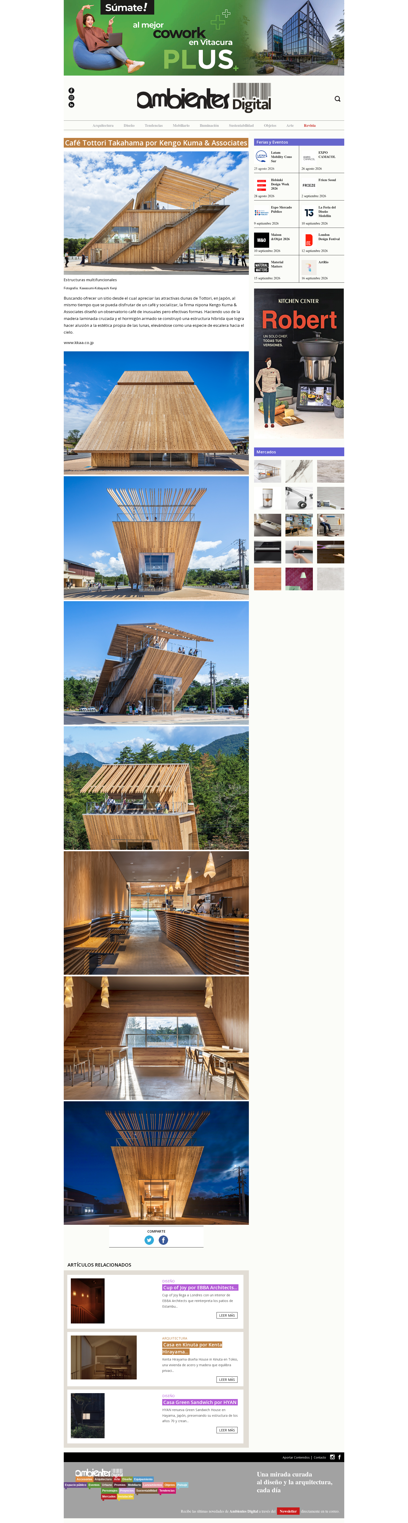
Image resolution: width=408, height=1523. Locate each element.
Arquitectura (103, 125)
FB (163, 1240)
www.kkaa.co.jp (79, 342)
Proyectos (127, 1490)
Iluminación (209, 125)
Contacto (320, 1457)
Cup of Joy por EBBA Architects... (200, 1287)
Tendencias (154, 125)
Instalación (125, 1496)
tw (332, 1457)
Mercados (109, 1496)
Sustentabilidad (241, 125)
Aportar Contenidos (296, 1457)
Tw (149, 1240)
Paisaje (182, 1485)
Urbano (107, 1485)
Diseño (129, 125)
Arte (290, 125)
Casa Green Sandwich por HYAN (200, 1402)
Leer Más (227, 1315)
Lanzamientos (152, 1485)
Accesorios (84, 1479)
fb (339, 1457)
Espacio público (75, 1485)
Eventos (94, 1485)
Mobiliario (181, 125)
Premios (120, 1485)
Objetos (270, 125)
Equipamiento (143, 1479)
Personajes (110, 1490)
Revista (310, 125)
